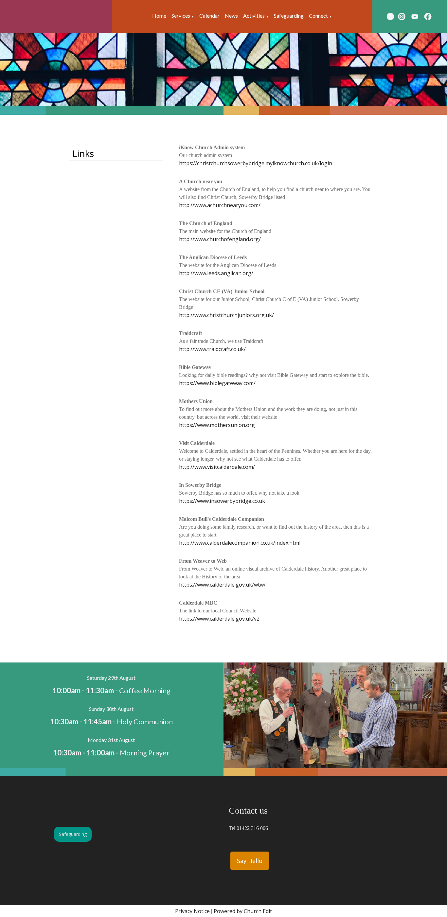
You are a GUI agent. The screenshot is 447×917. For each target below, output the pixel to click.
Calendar (209, 15)
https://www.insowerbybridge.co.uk (222, 500)
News (231, 15)
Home (159, 15)
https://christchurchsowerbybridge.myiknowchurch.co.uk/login (255, 163)
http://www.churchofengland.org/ (220, 239)
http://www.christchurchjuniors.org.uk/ (226, 315)
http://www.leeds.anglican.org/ (216, 273)
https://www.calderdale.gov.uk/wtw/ (222, 584)
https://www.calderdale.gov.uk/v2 (219, 618)
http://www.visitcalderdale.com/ (217, 466)
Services (180, 15)
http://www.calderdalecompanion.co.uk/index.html (239, 542)
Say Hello (249, 861)
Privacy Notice (192, 911)
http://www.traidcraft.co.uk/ (212, 349)
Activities (254, 15)
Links (83, 153)
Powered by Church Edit (243, 911)
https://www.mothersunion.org (217, 425)
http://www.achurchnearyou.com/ (219, 205)
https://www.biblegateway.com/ (217, 383)
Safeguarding (289, 15)
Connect (318, 15)
